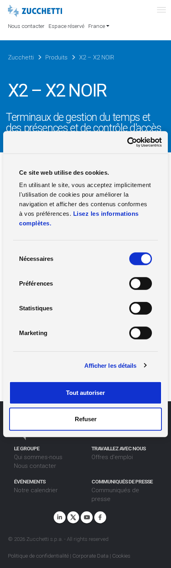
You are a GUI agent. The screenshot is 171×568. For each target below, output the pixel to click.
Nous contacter (26, 26)
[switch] (140, 283)
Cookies (121, 555)
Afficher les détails (110, 365)
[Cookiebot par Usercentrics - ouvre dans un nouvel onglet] (127, 142)
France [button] (96, 26)
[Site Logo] (35, 11)
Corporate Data (90, 555)
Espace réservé (66, 26)
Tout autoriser (85, 392)
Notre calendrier (36, 490)
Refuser (86, 418)
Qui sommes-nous (38, 457)
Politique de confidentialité (38, 555)
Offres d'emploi (112, 457)
